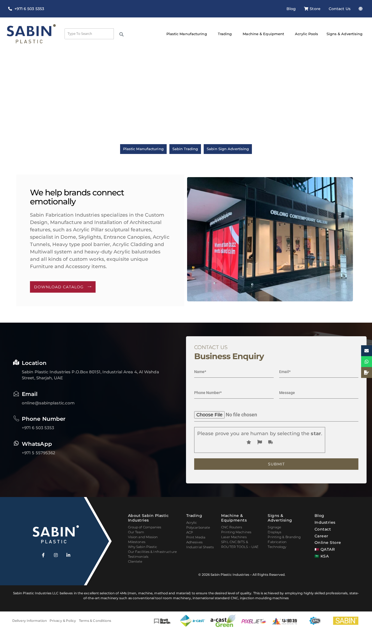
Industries (325, 522)
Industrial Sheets (200, 547)
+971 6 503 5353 (38, 427)
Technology (277, 547)
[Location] (16, 362)
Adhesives (194, 542)
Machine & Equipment (263, 34)
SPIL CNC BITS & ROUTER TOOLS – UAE (239, 544)
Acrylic (191, 522)
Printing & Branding (284, 537)
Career (321, 536)
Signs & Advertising (345, 34)
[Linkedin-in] (68, 555)
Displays (274, 532)
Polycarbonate (198, 527)
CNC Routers (231, 527)
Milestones (136, 542)
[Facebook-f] (43, 555)
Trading (225, 34)
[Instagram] (56, 555)
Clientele (135, 561)
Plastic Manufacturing (186, 34)
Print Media (195, 537)
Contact (323, 529)
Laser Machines (233, 537)
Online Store (328, 542)
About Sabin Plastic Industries (148, 518)
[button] (362, 9)
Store (315, 8)
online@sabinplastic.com (48, 402)
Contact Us (339, 8)
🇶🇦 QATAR (325, 549)
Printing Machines (236, 532)
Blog (291, 8)
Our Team (136, 532)
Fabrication (277, 542)
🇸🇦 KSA (322, 556)
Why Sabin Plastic (142, 547)
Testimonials (138, 557)
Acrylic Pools (306, 34)
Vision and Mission (143, 537)
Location (34, 363)
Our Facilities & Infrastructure (152, 552)
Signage (274, 527)
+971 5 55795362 (39, 452)
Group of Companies (144, 527)
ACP (189, 532)
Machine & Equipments (234, 518)
